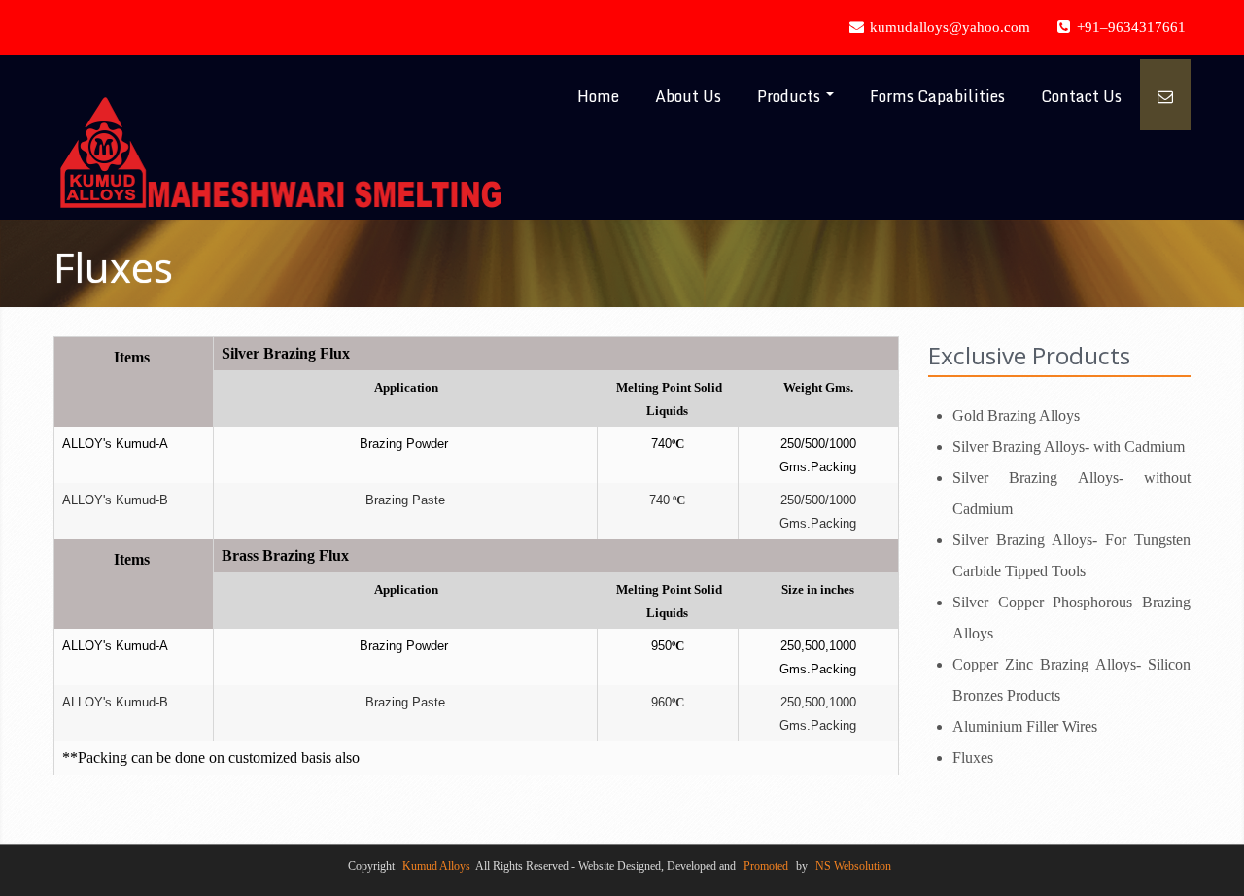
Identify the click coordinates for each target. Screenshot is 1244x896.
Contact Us (1081, 96)
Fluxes (972, 757)
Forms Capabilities (937, 96)
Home (598, 96)
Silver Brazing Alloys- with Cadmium (1068, 446)
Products (790, 96)
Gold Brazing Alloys (1016, 415)
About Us (688, 96)
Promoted (765, 866)
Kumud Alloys (436, 866)
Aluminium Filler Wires (1024, 726)
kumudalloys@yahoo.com (948, 27)
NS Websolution (853, 866)
